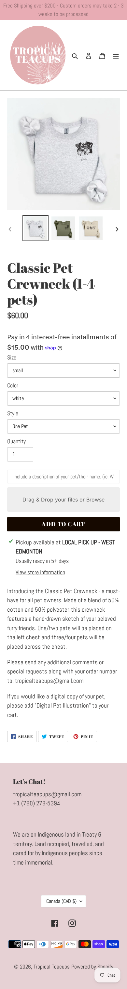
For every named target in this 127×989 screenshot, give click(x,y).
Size (11, 357)
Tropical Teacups (52, 966)
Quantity (16, 441)
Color (12, 385)
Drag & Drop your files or (63, 499)
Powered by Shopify (92, 966)
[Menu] (116, 55)
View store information (40, 572)
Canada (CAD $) (61, 901)
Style (12, 413)
